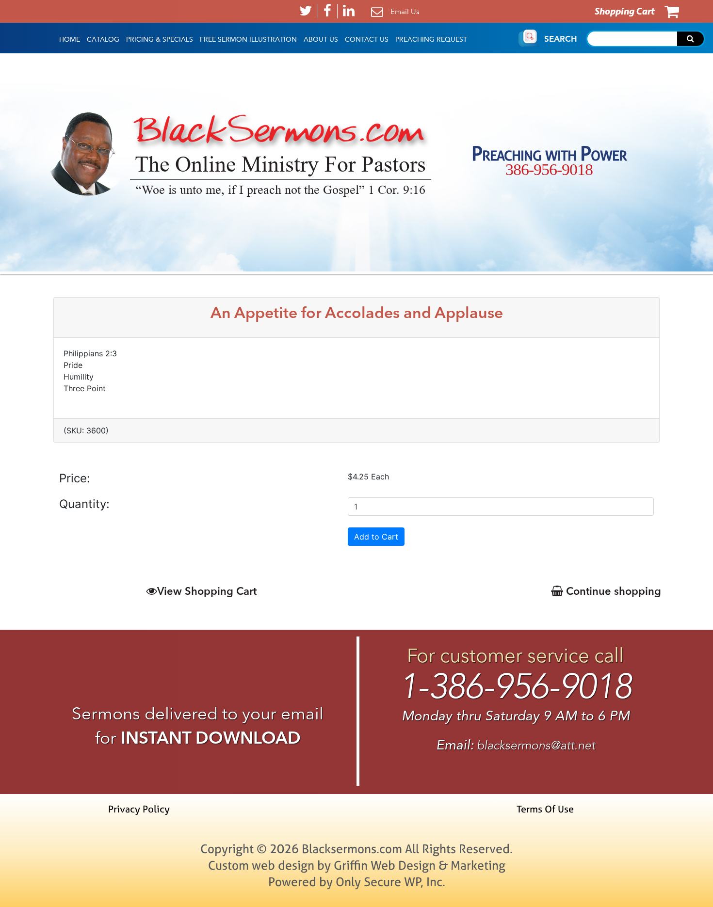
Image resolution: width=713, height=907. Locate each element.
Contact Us (367, 39)
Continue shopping (612, 591)
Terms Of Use (545, 809)
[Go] (690, 39)
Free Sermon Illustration (248, 39)
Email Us (405, 11)
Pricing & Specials (159, 39)
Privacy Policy (139, 809)
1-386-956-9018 (515, 686)
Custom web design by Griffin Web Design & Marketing (356, 865)
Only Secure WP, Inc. (390, 881)
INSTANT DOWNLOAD (211, 737)
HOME (69, 39)
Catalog (103, 39)
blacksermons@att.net (536, 745)
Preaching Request (431, 39)
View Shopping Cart (207, 591)
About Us (321, 39)
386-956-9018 (549, 169)
